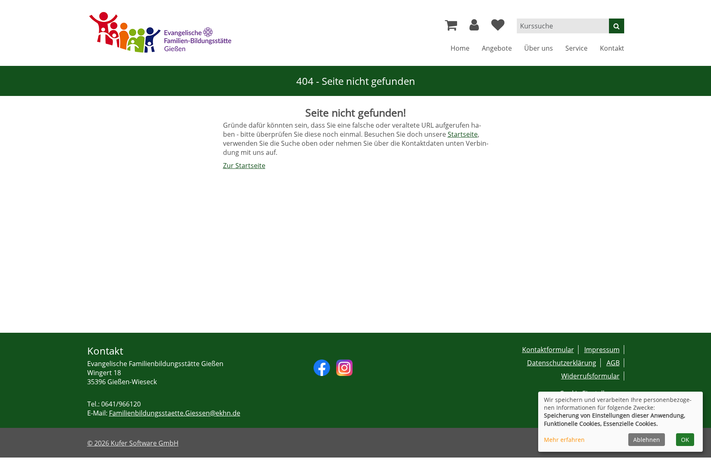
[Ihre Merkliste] (497, 27)
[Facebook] (322, 366)
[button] (474, 27)
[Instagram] (344, 366)
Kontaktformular (548, 349)
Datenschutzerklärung (561, 362)
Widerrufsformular (590, 376)
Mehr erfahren (564, 440)
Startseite (463, 134)
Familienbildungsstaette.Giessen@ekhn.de (174, 413)
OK (685, 440)
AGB (613, 362)
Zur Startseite (244, 165)
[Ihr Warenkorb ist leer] (451, 27)
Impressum (602, 349)
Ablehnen (646, 440)
